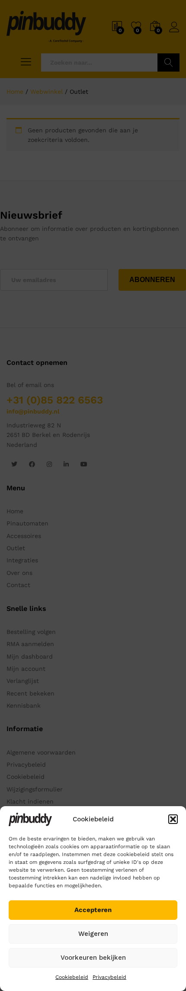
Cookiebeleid (71, 977)
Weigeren (93, 934)
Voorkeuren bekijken (93, 957)
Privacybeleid (109, 977)
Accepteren (93, 910)
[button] (173, 819)
